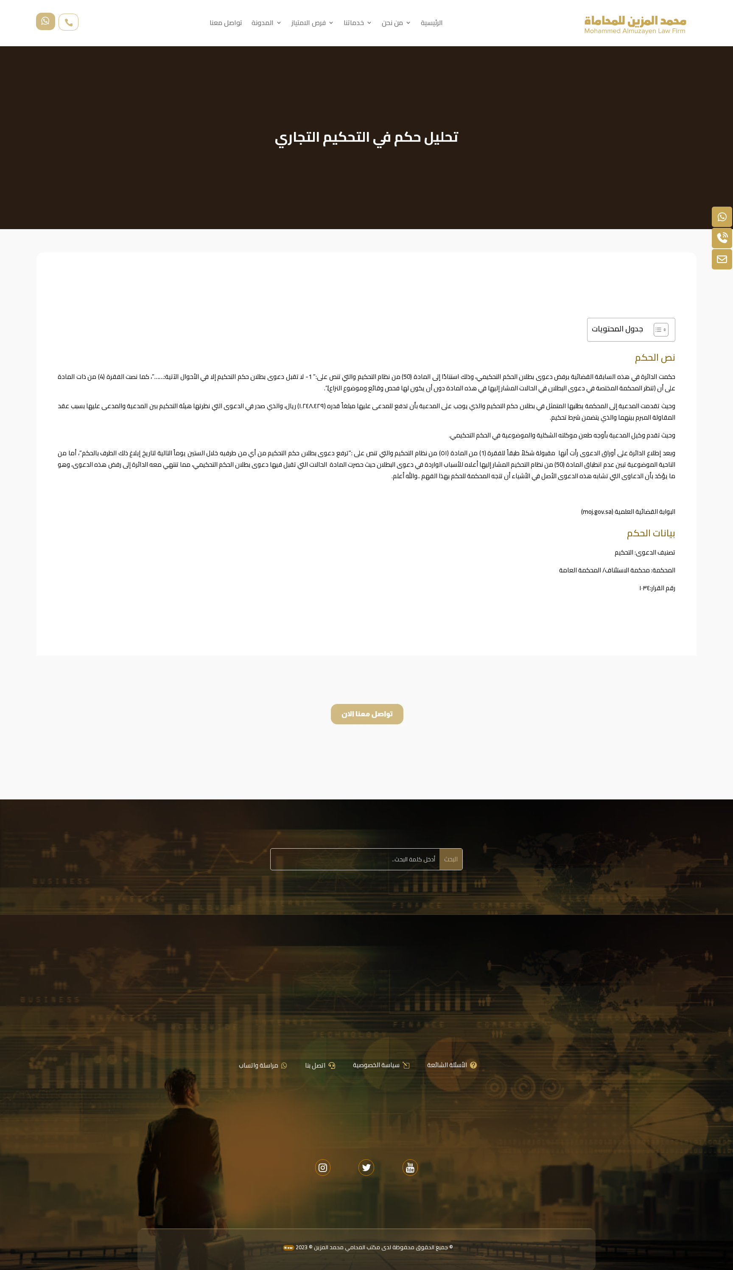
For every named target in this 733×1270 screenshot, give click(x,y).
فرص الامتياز (308, 24)
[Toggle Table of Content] (656, 329)
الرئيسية (432, 24)
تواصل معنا (226, 24)
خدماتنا (354, 24)
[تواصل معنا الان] (366, 726)
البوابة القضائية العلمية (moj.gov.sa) (628, 511)
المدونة (263, 24)
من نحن (392, 24)
